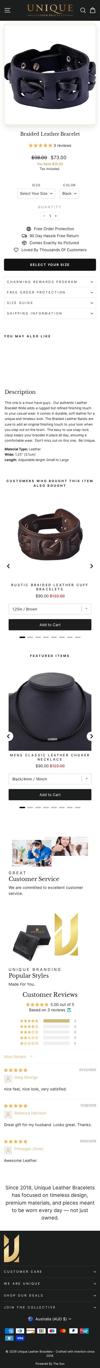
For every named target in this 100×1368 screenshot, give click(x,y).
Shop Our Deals (23, 1295)
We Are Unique (22, 1283)
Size (36, 185)
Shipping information (35, 313)
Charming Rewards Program (42, 282)
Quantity (50, 207)
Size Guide (20, 303)
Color (69, 185)
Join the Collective (30, 1307)
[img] (15, 1070)
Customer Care (23, 1271)
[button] (41, 145)
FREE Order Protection (36, 292)
